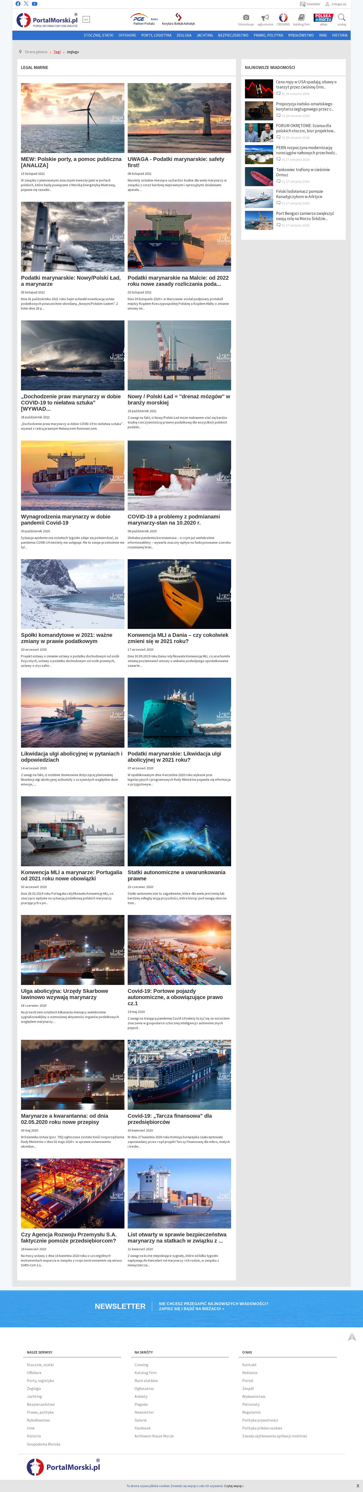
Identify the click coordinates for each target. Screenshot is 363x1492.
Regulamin (251, 1412)
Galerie (141, 1420)
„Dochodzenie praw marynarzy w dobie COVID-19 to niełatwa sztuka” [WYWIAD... (71, 402)
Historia (339, 35)
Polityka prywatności (260, 1420)
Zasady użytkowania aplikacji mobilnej (274, 1435)
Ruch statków (146, 1380)
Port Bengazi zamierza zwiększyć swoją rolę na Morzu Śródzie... (305, 216)
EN (86, 19)
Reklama (249, 1372)
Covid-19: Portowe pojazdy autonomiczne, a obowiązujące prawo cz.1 (175, 997)
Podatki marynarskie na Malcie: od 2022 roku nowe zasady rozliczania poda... (178, 281)
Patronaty (251, 1404)
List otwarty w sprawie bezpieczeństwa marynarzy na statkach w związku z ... (177, 1237)
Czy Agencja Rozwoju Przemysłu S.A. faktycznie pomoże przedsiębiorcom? (69, 1237)
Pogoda (141, 1404)
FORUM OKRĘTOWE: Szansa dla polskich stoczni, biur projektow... (305, 128)
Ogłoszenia (144, 1388)
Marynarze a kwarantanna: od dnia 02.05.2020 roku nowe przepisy (64, 1119)
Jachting (205, 35)
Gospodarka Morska (43, 1444)
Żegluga (184, 35)
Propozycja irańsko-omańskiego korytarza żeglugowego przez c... (305, 106)
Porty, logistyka (156, 35)
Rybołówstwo (301, 35)
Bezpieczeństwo (233, 35)
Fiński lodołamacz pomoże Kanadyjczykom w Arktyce (299, 194)
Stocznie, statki (98, 35)
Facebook (143, 1427)
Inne (323, 35)
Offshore (127, 35)
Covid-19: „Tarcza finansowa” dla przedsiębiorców (170, 1119)
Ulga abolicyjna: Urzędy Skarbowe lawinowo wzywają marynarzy (64, 994)
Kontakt (249, 1364)
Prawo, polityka (268, 35)
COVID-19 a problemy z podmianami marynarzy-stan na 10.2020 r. (174, 519)
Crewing (141, 1364)
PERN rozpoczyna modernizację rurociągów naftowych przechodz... (306, 150)
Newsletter (144, 1412)
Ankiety (141, 1396)
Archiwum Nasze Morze (154, 1435)
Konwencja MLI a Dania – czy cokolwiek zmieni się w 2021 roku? (178, 638)
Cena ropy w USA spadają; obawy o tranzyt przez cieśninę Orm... (306, 84)
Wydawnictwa (253, 1396)
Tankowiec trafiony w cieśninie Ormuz (303, 172)
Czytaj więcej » (234, 1486)
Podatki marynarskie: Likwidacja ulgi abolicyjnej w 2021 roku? (174, 757)
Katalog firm (146, 1372)
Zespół (248, 1388)
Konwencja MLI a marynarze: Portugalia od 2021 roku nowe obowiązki (71, 875)
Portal (247, 1380)
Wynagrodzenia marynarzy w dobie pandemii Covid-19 (65, 519)
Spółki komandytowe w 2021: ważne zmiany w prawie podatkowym (66, 638)
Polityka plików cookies (262, 1427)
